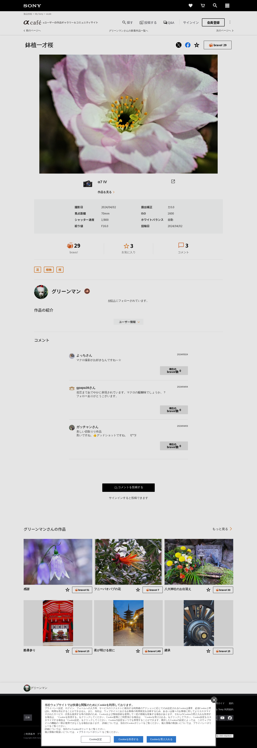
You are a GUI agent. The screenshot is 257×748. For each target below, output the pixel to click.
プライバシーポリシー (90, 732)
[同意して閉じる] (214, 700)
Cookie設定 (95, 739)
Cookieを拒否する (128, 739)
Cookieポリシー (80, 729)
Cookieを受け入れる (161, 739)
